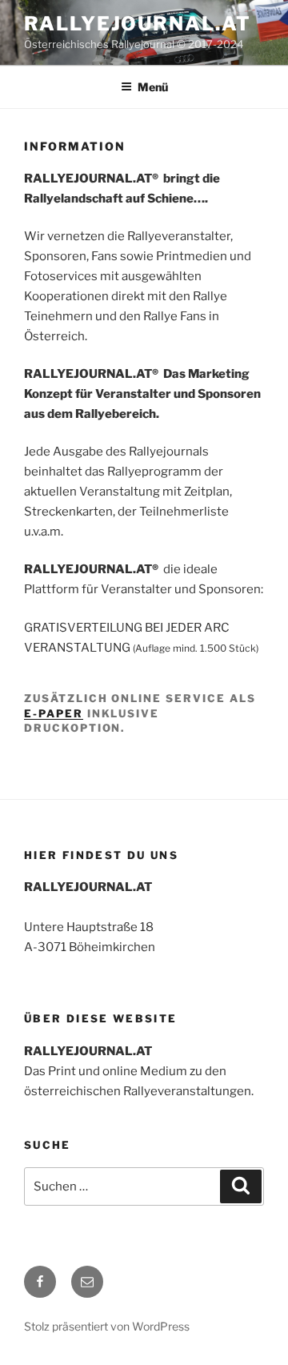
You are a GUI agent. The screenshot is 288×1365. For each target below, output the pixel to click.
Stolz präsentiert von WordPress (107, 1326)
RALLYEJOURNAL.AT (137, 23)
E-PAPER (53, 713)
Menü (153, 87)
